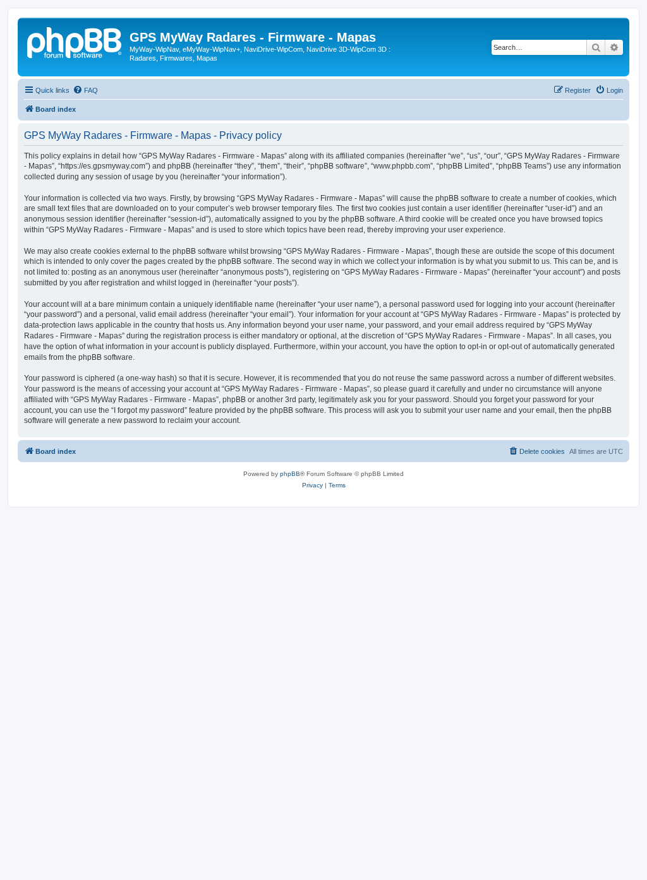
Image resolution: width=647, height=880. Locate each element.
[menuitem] (85, 90)
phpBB (290, 473)
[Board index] (75, 41)
